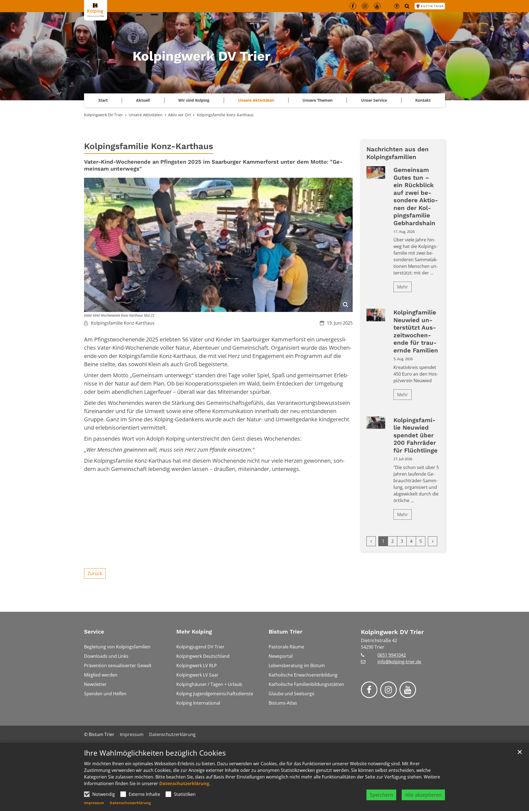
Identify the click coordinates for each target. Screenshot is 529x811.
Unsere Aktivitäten (146, 114)
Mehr (402, 287)
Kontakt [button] (423, 100)
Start (103, 100)
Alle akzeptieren (423, 794)
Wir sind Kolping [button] (193, 100)
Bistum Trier (285, 631)
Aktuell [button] (143, 100)
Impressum (94, 802)
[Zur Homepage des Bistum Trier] (430, 6)
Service (94, 631)
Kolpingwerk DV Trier (103, 114)
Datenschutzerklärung (184, 783)
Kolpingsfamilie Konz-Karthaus (225, 114)
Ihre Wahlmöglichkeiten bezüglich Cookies (155, 753)
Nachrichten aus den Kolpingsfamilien (397, 153)
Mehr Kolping (194, 631)
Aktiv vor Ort (179, 114)
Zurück (95, 573)
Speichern (381, 794)
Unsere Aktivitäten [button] (256, 100)
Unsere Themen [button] (318, 100)
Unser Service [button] (374, 100)
